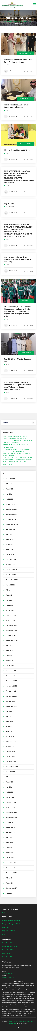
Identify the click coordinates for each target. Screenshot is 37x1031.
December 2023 (11, 626)
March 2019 (10, 858)
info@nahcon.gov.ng (8, 977)
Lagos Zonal (6, 953)
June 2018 (9, 883)
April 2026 (9, 499)
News (7, 65)
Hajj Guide (5, 927)
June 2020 (9, 782)
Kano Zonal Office (8, 943)
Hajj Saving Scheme (8, 930)
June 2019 (9, 843)
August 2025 (10, 530)
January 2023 (10, 676)
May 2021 (9, 727)
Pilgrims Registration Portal (11, 920)
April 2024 (9, 605)
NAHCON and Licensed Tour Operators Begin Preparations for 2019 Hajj (18, 259)
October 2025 (11, 519)
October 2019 (10, 823)
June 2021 (9, 721)
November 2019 (11, 817)
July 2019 (9, 838)
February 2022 (11, 691)
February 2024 (11, 615)
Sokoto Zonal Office (8, 950)
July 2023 (9, 646)
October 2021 (10, 701)
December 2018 (11, 873)
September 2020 (12, 767)
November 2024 (11, 570)
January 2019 (10, 868)
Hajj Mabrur (9, 204)
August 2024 (10, 585)
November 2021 (11, 696)
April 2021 (9, 732)
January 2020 (10, 807)
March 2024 (10, 610)
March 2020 (10, 797)
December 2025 (11, 509)
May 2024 (9, 600)
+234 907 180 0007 (7, 973)
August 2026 (10, 479)
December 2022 (11, 681)
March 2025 (10, 555)
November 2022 (11, 686)
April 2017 (9, 893)
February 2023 (11, 671)
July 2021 (9, 716)
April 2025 (9, 550)
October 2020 (11, 762)
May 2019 (9, 848)
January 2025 (10, 565)
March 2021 (10, 737)
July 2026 (9, 484)
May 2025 (9, 545)
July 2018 (9, 878)
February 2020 (11, 802)
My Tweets (5, 913)
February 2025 (11, 560)
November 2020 (11, 757)
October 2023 (11, 636)
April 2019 (9, 853)
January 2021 (10, 747)
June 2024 (9, 595)
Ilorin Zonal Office (7, 957)
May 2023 (9, 656)
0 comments (29, 71)
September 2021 (11, 706)
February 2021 (11, 742)
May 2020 (9, 787)
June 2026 (9, 489)
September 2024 (12, 580)
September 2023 (12, 641)
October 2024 (11, 575)
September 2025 (12, 524)
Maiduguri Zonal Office (9, 946)
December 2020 (11, 752)
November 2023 (11, 631)
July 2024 (9, 590)
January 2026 (10, 504)
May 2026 (9, 494)
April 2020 (9, 792)
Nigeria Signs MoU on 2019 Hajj (17, 150)
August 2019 (10, 833)
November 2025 (11, 514)
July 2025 (9, 535)
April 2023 (9, 661)
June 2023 (9, 651)
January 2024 (10, 620)
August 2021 (10, 711)
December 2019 (11, 812)
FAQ (3, 934)
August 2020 (10, 772)
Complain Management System (12, 924)
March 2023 (10, 666)
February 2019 (11, 863)
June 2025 (9, 540)
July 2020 (9, 777)
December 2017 (11, 888)
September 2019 (11, 828)
